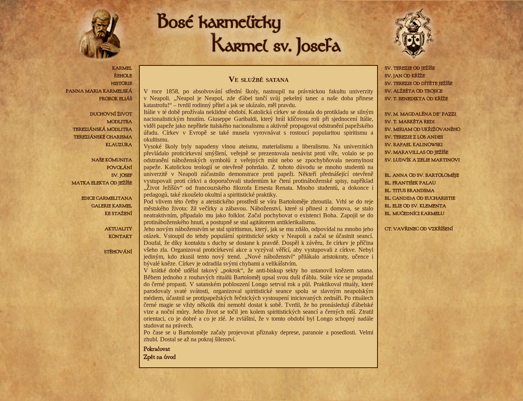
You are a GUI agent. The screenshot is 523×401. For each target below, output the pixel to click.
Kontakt (120, 236)
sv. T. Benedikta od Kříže (416, 99)
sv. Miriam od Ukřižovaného (422, 129)
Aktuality (118, 229)
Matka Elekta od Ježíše (102, 183)
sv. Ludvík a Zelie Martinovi (422, 160)
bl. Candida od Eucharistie (420, 198)
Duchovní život (111, 114)
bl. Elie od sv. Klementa (415, 206)
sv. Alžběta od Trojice (414, 91)
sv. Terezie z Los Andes (414, 137)
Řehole (123, 76)
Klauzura (119, 145)
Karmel (122, 68)
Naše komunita (112, 160)
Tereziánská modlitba (102, 129)
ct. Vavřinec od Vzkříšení (419, 229)
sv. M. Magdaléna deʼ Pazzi (420, 114)
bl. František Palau (410, 183)
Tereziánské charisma (103, 137)
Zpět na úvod (160, 357)
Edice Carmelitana (107, 198)
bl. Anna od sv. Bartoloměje (422, 175)
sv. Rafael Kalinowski (414, 145)
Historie (121, 83)
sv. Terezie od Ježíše (410, 68)
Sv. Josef (121, 175)
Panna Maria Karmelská (99, 91)
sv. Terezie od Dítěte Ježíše (419, 83)
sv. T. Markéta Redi (410, 122)
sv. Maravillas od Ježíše (416, 152)
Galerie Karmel (112, 206)
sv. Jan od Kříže (405, 76)
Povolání (119, 168)
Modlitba (119, 122)
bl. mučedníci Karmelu (414, 213)
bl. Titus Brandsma (410, 190)
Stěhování (118, 252)
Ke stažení (118, 213)
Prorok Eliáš (115, 99)
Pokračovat (157, 349)
